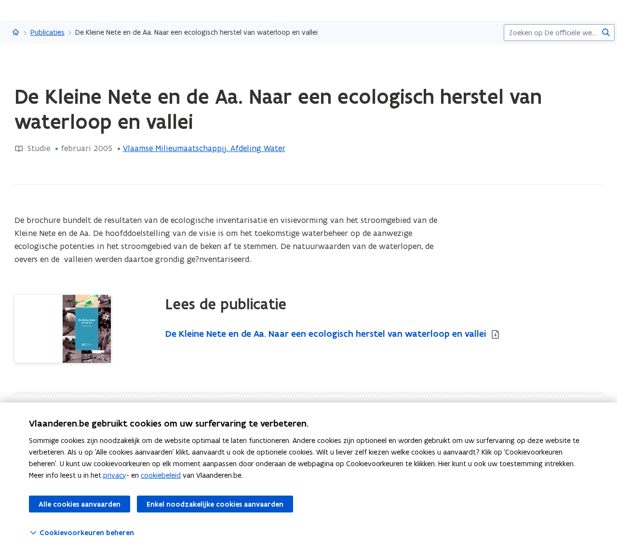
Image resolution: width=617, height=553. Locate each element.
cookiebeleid (161, 475)
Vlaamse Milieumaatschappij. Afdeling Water (204, 148)
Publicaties (47, 32)
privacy (114, 475)
